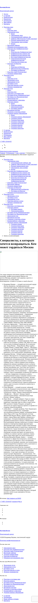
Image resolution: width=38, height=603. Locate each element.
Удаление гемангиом (17, 122)
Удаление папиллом (17, 128)
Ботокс (13, 43)
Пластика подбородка (14, 63)
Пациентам (7, 19)
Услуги (6, 14)
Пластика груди (9, 75)
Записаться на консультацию (9, 151)
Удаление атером (16, 118)
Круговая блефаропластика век (21, 57)
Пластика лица (8, 27)
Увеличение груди (13, 80)
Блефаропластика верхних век (20, 55)
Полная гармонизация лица (19, 40)
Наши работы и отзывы (11, 599)
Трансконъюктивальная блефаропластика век (18, 59)
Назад (9, 29)
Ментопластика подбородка (20, 68)
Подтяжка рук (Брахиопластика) (17, 97)
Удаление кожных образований (17, 113)
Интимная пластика (13, 110)
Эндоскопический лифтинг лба (21, 37)
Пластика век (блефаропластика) (17, 48)
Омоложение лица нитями (19, 42)
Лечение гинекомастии (14, 87)
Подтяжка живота (16, 108)
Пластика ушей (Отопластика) (17, 72)
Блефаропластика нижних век (20, 53)
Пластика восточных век (19, 62)
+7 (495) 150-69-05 (6, 141)
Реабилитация (8, 17)
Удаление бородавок (17, 120)
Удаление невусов (16, 127)
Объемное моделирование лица (17, 47)
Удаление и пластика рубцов (16, 112)
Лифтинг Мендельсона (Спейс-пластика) (24, 38)
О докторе (7, 15)
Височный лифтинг (13, 45)
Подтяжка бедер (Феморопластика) (18, 95)
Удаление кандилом (17, 123)
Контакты (7, 24)
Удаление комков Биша (14, 73)
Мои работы (7, 22)
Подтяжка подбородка (18, 70)
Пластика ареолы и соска (15, 85)
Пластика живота (12, 102)
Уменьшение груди (13, 82)
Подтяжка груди (12, 83)
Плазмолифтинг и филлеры (16, 100)
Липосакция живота (17, 107)
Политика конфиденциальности (10, 540)
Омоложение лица (13, 32)
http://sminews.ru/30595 (14, 498)
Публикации (8, 20)
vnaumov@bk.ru (17, 501)
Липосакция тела (12, 98)
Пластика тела (8, 88)
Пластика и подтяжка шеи (15, 93)
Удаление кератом (16, 125)
